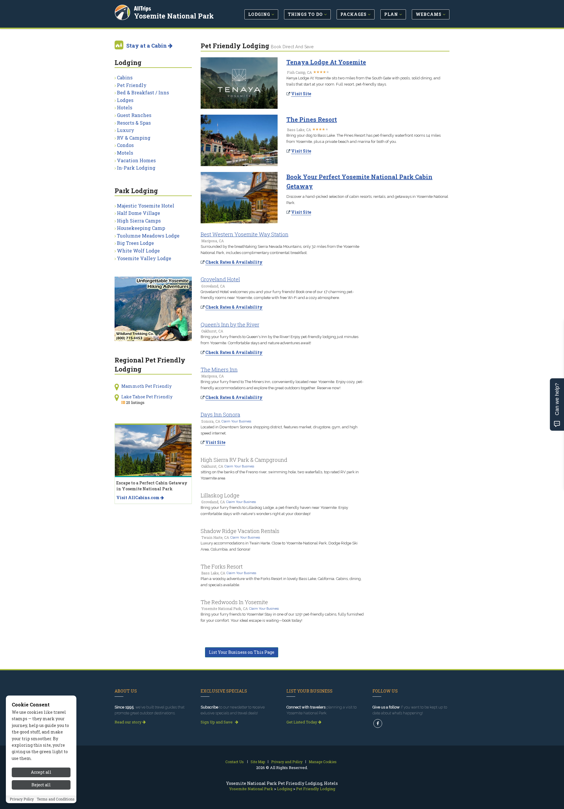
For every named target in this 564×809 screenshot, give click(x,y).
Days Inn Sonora (220, 414)
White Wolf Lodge (138, 251)
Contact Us (234, 761)
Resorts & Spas (134, 123)
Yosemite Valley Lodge (144, 258)
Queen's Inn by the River (230, 324)
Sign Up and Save (217, 722)
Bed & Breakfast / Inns (143, 92)
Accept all (41, 772)
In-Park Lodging (136, 168)
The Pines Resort (311, 119)
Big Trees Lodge (135, 243)
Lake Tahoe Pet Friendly (146, 397)
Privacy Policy (22, 799)
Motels (125, 153)
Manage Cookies (323, 761)
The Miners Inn (219, 369)
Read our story (128, 722)
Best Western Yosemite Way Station (244, 234)
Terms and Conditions (56, 799)
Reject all (41, 785)
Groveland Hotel (220, 279)
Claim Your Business (236, 421)
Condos (125, 145)
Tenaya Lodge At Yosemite (326, 62)
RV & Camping (133, 138)
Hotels (124, 107)
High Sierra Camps (139, 221)
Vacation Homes (136, 160)
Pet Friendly (132, 85)
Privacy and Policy (287, 761)
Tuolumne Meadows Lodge (148, 236)
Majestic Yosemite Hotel (145, 206)
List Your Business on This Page (241, 652)
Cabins (124, 77)
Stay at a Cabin (147, 45)
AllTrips (142, 8)
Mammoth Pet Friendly (146, 386)
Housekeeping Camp (141, 228)
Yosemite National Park (174, 15)
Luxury (125, 130)
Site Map (258, 761)
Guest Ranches (134, 115)
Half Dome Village (138, 213)
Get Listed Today (302, 722)
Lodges (125, 100)
